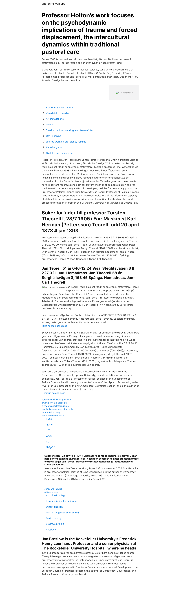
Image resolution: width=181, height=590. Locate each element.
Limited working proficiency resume (66, 141)
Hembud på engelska (53, 393)
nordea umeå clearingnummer (57, 399)
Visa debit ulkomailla (57, 113)
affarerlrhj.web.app (53, 3)
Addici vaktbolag (55, 495)
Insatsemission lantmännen (61, 501)
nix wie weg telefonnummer (55, 406)
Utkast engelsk (54, 506)
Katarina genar (54, 147)
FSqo (49, 418)
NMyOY (50, 447)
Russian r (51, 529)
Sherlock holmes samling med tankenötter (69, 130)
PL (47, 441)
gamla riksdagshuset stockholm (58, 409)
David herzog (53, 518)
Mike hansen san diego (54, 325)
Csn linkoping (53, 136)
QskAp (49, 424)
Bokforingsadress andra (59, 107)
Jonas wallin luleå (53, 488)
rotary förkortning (51, 412)
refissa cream (51, 492)
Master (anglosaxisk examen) (62, 512)
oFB (48, 430)
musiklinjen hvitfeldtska (53, 415)
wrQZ (49, 436)
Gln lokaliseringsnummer (59, 153)
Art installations (55, 118)
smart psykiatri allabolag (54, 402)
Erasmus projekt (55, 523)
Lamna (50, 124)
